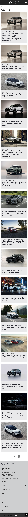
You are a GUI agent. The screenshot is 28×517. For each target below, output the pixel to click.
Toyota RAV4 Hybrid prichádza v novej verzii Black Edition (13, 271)
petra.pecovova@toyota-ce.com (8, 472)
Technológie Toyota (6, 383)
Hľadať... (2, 10)
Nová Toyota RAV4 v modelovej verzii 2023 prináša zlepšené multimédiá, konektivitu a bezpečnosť (13, 153)
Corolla (4, 239)
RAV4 (3, 31)
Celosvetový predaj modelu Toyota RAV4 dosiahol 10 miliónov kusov (14, 327)
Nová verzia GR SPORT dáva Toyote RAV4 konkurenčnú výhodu (12, 123)
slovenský (15, 478)
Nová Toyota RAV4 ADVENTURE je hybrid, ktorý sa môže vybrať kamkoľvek (14, 184)
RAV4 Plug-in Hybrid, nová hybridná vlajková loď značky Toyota (12, 386)
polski (2, 478)
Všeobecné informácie (12, 239)
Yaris (3, 353)
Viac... (16, 515)
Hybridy (7, 31)
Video (2, 6)
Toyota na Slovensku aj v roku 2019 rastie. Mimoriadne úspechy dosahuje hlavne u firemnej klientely (13, 446)
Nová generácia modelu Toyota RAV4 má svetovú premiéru (13, 67)
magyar (6, 478)
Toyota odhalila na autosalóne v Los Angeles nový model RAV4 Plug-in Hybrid (13, 416)
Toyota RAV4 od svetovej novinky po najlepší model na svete (13, 299)
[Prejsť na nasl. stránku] (19, 456)
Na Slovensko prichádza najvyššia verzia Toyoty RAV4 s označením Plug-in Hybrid (14, 213)
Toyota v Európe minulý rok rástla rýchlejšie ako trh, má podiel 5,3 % (14, 357)
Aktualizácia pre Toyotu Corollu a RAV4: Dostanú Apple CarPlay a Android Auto (13, 243)
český (11, 478)
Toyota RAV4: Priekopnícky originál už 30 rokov (11, 95)
